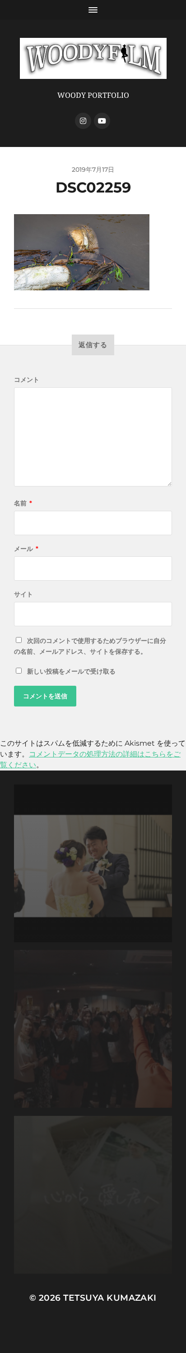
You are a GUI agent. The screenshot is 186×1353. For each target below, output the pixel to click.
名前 (23, 503)
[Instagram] (83, 121)
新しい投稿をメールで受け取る (71, 671)
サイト (23, 594)
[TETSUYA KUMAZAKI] (93, 58)
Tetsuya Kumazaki (110, 1298)
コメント (26, 380)
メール (26, 549)
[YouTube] (102, 121)
